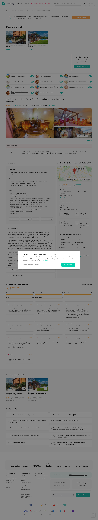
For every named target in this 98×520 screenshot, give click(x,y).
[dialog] (49, 260)
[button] (31, 265)
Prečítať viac (46, 260)
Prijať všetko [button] (68, 265)
